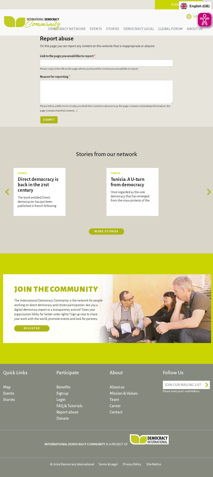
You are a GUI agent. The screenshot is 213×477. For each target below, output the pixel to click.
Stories (112, 29)
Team (114, 400)
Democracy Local (138, 29)
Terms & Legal (108, 464)
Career (115, 406)
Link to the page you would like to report (67, 56)
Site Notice (153, 464)
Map (7, 387)
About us (117, 387)
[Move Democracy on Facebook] (167, 403)
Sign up (62, 393)
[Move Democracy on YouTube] (198, 403)
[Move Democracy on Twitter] (182, 403)
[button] (8, 192)
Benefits (63, 387)
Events (96, 29)
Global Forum (170, 29)
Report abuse (67, 412)
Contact (116, 412)
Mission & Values (124, 393)
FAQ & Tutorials (69, 406)
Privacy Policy (132, 464)
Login (61, 400)
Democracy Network (66, 29)
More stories (106, 231)
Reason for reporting (55, 76)
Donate (62, 418)
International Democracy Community (32, 22)
